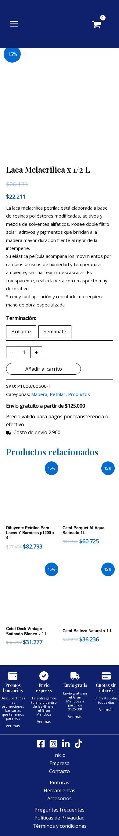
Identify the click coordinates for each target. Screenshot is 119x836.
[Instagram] (53, 743)
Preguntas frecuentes (59, 809)
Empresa (59, 763)
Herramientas (59, 790)
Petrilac (58, 394)
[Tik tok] (78, 743)
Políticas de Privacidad (59, 817)
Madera (39, 394)
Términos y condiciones (60, 826)
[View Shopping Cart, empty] (106, 25)
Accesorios (59, 798)
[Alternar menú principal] (14, 24)
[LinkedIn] (66, 743)
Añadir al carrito (43, 368)
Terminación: (21, 318)
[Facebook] (41, 743)
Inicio (59, 755)
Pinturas (59, 782)
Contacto (59, 771)
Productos (79, 394)
